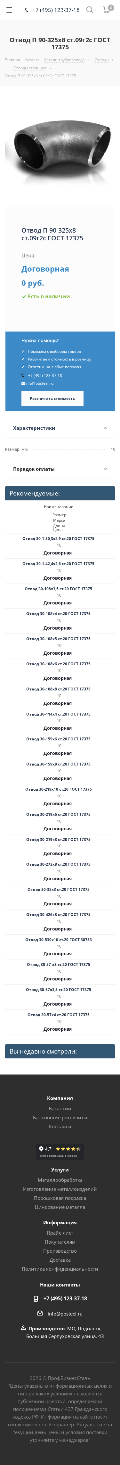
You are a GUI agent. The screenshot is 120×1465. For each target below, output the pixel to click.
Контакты (60, 1126)
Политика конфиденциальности (60, 1269)
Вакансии (60, 1108)
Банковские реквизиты (60, 1117)
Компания (60, 1098)
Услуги (60, 1169)
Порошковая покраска (60, 1198)
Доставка (60, 1260)
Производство (60, 1251)
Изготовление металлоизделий (60, 1189)
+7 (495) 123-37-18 (56, 10)
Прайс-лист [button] (60, 1233)
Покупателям (60, 1242)
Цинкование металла (60, 1207)
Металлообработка (60, 1180)
